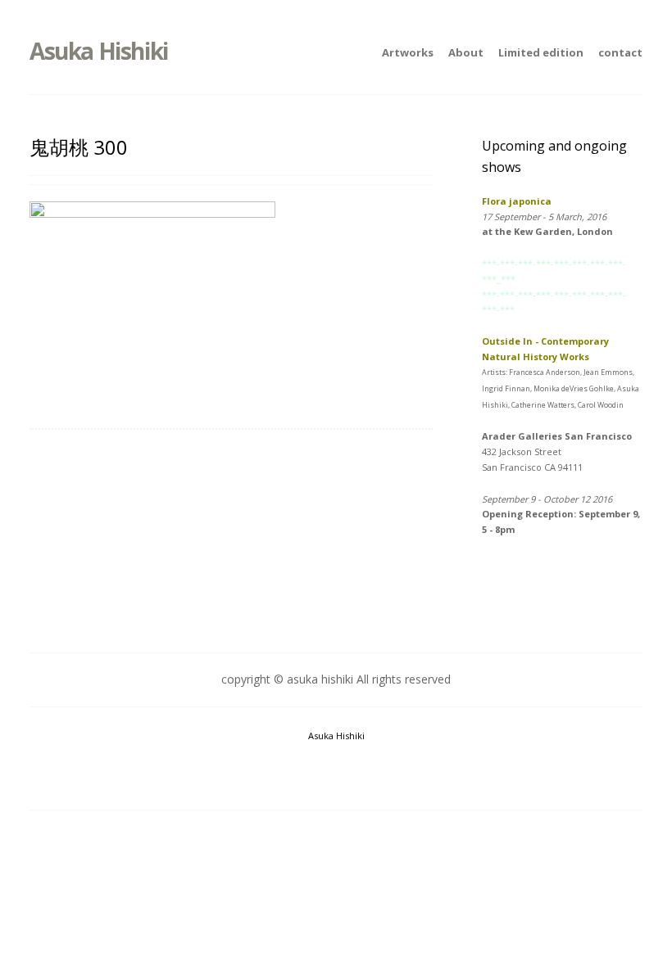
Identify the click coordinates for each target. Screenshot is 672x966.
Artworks (408, 52)
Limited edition (540, 52)
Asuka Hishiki (99, 50)
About (466, 52)
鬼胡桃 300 (79, 146)
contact (620, 52)
